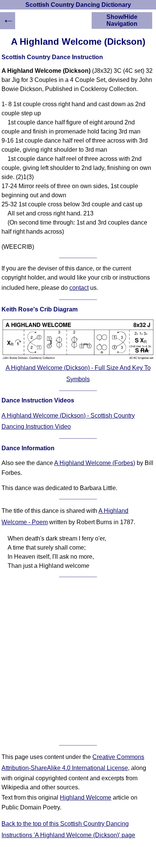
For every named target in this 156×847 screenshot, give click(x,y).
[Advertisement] (78, 661)
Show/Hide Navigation (121, 20)
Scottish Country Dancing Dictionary (78, 5)
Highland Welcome (85, 797)
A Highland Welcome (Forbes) (94, 463)
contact (79, 287)
